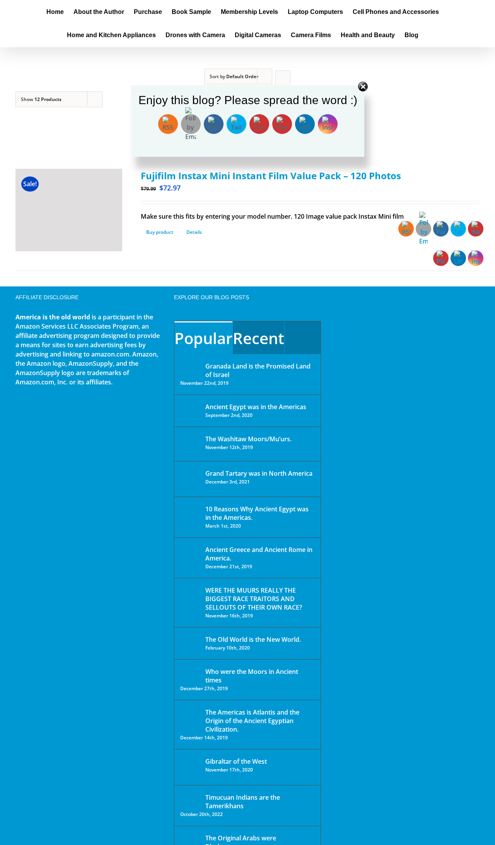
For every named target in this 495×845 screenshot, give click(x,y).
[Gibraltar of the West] (190, 767)
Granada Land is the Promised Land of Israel (258, 370)
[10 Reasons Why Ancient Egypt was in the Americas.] (190, 517)
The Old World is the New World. (253, 639)
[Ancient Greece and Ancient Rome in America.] (190, 555)
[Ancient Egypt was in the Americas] (190, 408)
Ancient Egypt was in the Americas (255, 407)
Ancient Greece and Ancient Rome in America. (258, 553)
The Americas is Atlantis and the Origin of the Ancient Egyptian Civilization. (252, 721)
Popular (203, 338)
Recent (258, 338)
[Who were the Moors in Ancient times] (190, 672)
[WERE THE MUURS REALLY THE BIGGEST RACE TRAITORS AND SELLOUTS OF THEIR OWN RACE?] (190, 601)
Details (194, 232)
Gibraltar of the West (236, 761)
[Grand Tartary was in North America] (190, 479)
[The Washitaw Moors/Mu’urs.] (190, 444)
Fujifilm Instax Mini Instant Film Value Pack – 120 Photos (271, 175)
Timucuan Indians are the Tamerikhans (242, 801)
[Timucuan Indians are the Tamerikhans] (190, 799)
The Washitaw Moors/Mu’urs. (248, 439)
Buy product (159, 232)
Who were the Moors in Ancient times (251, 675)
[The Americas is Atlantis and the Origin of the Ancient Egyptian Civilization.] (190, 718)
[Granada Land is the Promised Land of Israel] (190, 367)
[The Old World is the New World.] (190, 642)
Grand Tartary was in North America (258, 473)
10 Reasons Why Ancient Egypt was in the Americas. (257, 513)
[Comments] (303, 337)
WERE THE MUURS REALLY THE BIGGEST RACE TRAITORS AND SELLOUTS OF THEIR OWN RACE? (253, 599)
